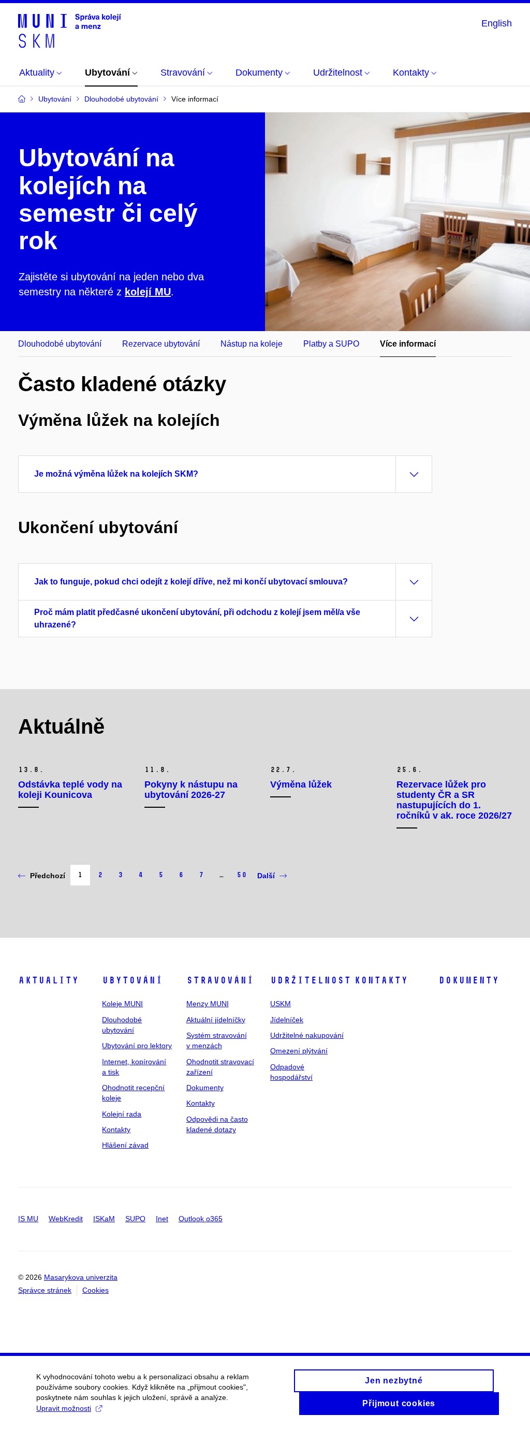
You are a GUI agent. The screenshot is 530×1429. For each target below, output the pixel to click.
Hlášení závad (125, 1145)
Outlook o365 (201, 1218)
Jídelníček (286, 1020)
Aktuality (48, 980)
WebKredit (66, 1218)
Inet (162, 1218)
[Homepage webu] (69, 30)
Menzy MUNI (207, 1003)
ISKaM (104, 1218)
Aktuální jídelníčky (215, 1020)
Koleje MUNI (122, 1003)
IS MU (28, 1218)
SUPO (135, 1218)
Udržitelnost (310, 980)
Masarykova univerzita (80, 1277)
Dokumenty (205, 1087)
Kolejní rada (121, 1114)
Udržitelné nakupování (307, 1035)
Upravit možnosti (63, 1408)
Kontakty (116, 1129)
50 (242, 874)
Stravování (220, 980)
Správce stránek (44, 1290)
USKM (280, 1003)
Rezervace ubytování (161, 343)
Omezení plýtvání (299, 1051)
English (496, 23)
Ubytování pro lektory (137, 1045)
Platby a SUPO (331, 343)
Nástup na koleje (251, 343)
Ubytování (132, 980)
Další (266, 875)
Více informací (408, 343)
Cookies (95, 1290)
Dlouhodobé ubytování (59, 343)
